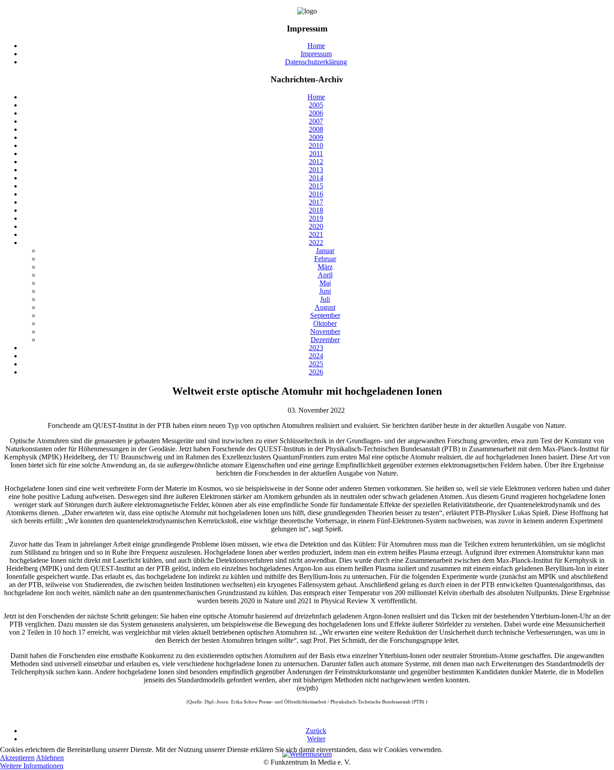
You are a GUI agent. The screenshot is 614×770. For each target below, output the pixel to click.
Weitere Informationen (31, 766)
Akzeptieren (17, 757)
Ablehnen (50, 757)
